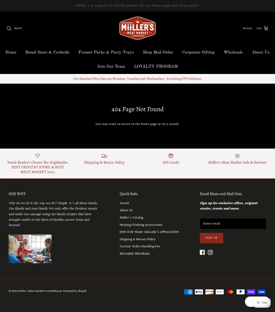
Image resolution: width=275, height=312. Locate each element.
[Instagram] (210, 252)
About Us (261, 52)
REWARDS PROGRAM (135, 254)
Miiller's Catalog (131, 217)
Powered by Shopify (75, 291)
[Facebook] (202, 252)
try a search (170, 124)
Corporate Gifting (198, 52)
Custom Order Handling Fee (140, 246)
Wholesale (233, 52)
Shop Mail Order (158, 52)
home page (149, 124)
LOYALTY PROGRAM (156, 67)
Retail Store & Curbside (47, 52)
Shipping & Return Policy (138, 239)
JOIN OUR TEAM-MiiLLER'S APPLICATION (149, 232)
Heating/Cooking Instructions (141, 225)
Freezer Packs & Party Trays (106, 52)
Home (10, 52)
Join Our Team (111, 67)
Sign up (211, 238)
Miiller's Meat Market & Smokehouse (39, 291)
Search (124, 203)
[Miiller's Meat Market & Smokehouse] (137, 28)
